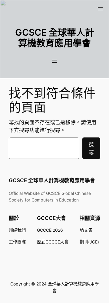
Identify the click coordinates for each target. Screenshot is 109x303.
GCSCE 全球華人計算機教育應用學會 (54, 37)
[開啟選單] (100, 8)
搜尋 (91, 148)
